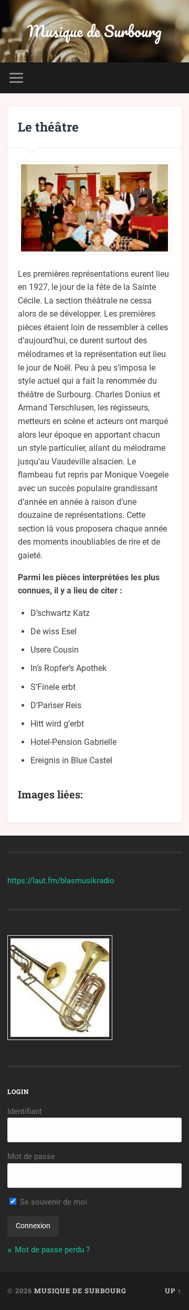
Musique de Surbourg (94, 31)
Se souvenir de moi (52, 1202)
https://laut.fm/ (33, 880)
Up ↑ (173, 1290)
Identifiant (24, 1111)
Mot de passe (31, 1156)
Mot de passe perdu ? (52, 1249)
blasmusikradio (87, 880)
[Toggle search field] (173, 77)
